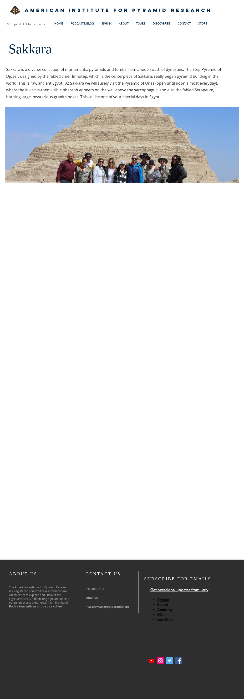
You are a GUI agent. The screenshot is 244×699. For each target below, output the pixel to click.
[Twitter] (169, 660)
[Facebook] (178, 660)
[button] (179, 590)
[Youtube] (151, 660)
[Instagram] (160, 660)
